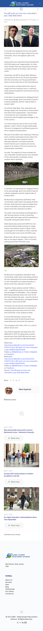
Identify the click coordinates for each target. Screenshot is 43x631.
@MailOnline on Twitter (20, 352)
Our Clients (9, 591)
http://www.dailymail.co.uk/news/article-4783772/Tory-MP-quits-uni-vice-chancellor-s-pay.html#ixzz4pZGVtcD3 (21, 361)
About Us (8, 580)
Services (8, 582)
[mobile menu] (40, 4)
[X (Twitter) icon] (18, 622)
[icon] (25, 622)
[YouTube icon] (20, 622)
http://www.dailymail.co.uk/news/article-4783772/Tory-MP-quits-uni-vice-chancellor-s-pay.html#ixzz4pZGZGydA (21, 347)
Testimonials (10, 589)
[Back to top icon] (21, 611)
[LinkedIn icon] (23, 622)
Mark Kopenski (21, 20)
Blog (7, 587)
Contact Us (9, 594)
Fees (7, 584)
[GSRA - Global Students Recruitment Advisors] (21, 4)
